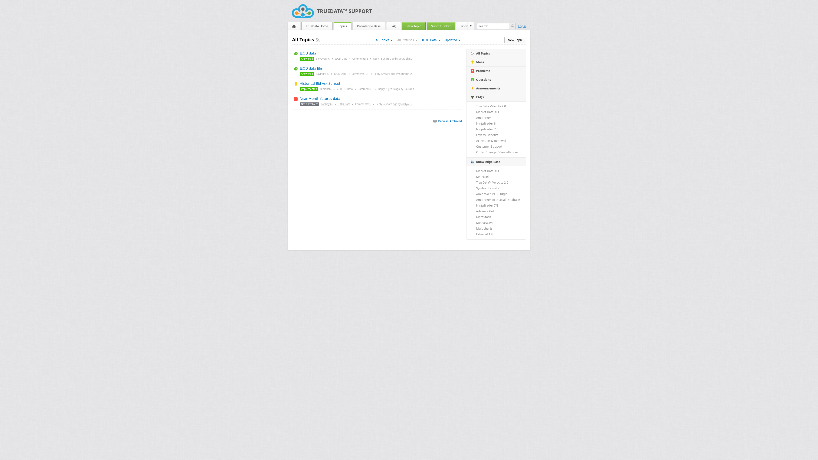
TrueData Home (317, 26)
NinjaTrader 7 (486, 129)
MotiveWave (484, 223)
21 (367, 74)
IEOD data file (311, 68)
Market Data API (487, 112)
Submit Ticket (441, 26)
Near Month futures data (320, 98)
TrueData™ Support (344, 10)
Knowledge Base (369, 26)
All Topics (483, 53)
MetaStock (483, 217)
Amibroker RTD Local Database (498, 200)
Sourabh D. (405, 58)
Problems (483, 71)
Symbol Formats (487, 188)
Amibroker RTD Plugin (492, 194)
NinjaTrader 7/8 (487, 205)
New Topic (413, 26)
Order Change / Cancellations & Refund (501, 152)
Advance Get (485, 211)
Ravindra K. (322, 74)
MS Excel (482, 177)
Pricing (466, 26)
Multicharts (484, 228)
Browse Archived (449, 121)
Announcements (488, 88)
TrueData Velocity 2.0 (491, 106)
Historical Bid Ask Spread (320, 83)
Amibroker (483, 118)
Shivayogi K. (323, 58)
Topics (342, 26)
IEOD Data (341, 58)
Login (522, 26)
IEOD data (308, 53)
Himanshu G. (327, 89)
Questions (483, 80)
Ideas (480, 62)
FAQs (480, 97)
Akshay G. (327, 104)
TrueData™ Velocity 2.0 (492, 182)
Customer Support (489, 146)
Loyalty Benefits (487, 135)
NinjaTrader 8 (486, 123)
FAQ (393, 26)
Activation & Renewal (491, 141)
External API (484, 234)
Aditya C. (406, 104)
